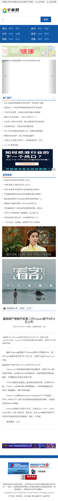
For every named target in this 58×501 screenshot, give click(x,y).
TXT (40, 496)
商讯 (11, 39)
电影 (46, 28)
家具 (46, 34)
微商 (40, 39)
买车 (17, 28)
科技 (40, 28)
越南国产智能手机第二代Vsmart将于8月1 (19, 203)
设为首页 (41, 2)
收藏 (17, 34)
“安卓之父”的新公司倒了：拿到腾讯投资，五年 (22, 140)
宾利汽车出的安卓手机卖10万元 (16, 180)
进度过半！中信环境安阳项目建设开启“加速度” (22, 107)
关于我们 (11, 496)
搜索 (46, 19)
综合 (17, 39)
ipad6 (18, 422)
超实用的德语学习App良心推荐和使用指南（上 (22, 199)
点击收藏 (52, 2)
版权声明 (46, 496)
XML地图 (27, 496)
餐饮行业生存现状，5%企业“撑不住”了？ (20, 117)
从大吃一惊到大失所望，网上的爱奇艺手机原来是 (23, 122)
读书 (46, 39)
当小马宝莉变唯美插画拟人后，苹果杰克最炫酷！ (23, 131)
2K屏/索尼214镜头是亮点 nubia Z (16, 185)
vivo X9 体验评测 (10, 145)
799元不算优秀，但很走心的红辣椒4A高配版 (21, 112)
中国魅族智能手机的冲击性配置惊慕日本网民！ (22, 194)
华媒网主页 (12, 308)
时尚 (11, 34)
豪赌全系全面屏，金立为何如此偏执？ (18, 136)
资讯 (22, 308)
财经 (11, 28)
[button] (6, 77)
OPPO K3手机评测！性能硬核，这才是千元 (20, 213)
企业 (40, 34)
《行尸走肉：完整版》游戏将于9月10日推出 (21, 222)
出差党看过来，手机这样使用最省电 (17, 126)
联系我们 (19, 496)
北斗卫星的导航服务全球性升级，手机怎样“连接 (22, 103)
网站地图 (35, 496)
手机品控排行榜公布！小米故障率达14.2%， (21, 217)
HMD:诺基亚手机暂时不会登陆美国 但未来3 (21, 189)
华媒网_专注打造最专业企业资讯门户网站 (17, 2)
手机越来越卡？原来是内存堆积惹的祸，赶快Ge (22, 208)
